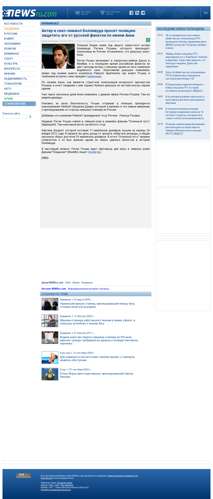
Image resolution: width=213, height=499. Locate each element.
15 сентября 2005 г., (84, 353)
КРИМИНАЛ (11, 53)
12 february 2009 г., (84, 316)
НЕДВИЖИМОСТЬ (15, 78)
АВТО (7, 88)
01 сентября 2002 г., (80, 369)
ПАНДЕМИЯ (11, 28)
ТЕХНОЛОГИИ (13, 83)
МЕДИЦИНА (11, 93)
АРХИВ (8, 98)
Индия (76, 282)
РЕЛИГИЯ (10, 48)
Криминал (50, 23)
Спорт (63, 369)
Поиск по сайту (11, 113)
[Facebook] (131, 13)
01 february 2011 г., (84, 333)
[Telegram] (143, 13)
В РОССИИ (10, 33)
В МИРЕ (9, 38)
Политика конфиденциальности (56, 490)
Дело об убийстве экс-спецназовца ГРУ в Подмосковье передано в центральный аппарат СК (185, 75)
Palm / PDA (54, 485)
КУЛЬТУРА (11, 63)
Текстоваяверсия (86, 13)
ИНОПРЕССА (12, 68)
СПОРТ (8, 58)
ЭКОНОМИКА (12, 43)
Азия (68, 282)
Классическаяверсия (113, 13)
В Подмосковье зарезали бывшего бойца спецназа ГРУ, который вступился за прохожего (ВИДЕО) (185, 87)
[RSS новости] (137, 13)
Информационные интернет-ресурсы (88, 288)
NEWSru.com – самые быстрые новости (60, 487)
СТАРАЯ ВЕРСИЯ (14, 103)
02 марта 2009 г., (83, 299)
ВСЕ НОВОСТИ (13, 23)
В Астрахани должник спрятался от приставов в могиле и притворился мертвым (185, 99)
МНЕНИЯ (9, 73)
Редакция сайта (64, 483)
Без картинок (67, 485)
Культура (65, 353)
